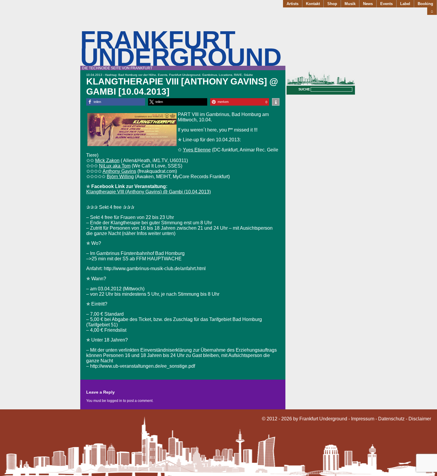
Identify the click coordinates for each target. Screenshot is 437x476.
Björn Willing (120, 176)
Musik (350, 3)
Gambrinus (209, 74)
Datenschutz (391, 418)
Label (405, 3)
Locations (225, 74)
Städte (248, 74)
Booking (425, 3)
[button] (115, 102)
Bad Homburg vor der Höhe (137, 74)
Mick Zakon (107, 160)
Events (386, 3)
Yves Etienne (197, 149)
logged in (114, 401)
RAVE (238, 74)
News (368, 3)
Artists (292, 3)
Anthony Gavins (119, 171)
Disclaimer (419, 418)
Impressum (362, 418)
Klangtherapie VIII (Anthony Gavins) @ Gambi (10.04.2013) (148, 191)
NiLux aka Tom (115, 165)
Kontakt (313, 3)
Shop (332, 3)
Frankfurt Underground (181, 48)
